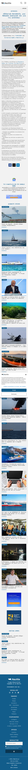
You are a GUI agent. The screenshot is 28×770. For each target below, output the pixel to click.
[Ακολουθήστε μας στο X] (15, 692)
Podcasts (14, 714)
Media (13, 711)
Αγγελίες (14, 732)
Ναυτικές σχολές (14, 721)
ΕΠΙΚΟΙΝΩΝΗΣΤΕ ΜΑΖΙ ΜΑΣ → (14, 687)
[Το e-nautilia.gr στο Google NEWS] (14, 179)
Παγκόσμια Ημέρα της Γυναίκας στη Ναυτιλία (13, 62)
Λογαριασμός (14, 736)
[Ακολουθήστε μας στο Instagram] (9, 692)
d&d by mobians (14, 767)
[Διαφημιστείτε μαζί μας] (14, 196)
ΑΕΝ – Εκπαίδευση (14, 705)
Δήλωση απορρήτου (11, 763)
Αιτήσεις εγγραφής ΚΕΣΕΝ (14, 726)
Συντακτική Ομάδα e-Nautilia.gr (14, 37)
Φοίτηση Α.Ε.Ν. (14, 724)
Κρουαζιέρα (14, 707)
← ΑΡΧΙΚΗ (23, 8)
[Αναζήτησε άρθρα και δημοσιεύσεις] (21, 3)
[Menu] (25, 3)
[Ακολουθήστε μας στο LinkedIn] (18, 692)
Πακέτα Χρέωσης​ (14, 734)
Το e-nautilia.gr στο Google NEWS (14, 185)
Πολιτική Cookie (14, 761)
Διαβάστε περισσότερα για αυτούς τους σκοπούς (15, 386)
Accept (14, 390)
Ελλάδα (14, 698)
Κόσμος (14, 701)
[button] (26, 374)
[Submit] (14, 751)
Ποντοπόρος (14, 709)
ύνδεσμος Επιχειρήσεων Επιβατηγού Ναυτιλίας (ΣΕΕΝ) (14, 27)
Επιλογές (14, 394)
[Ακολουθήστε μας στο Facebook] (12, 692)
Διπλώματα (14, 719)
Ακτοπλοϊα (14, 11)
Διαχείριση (18, 763)
